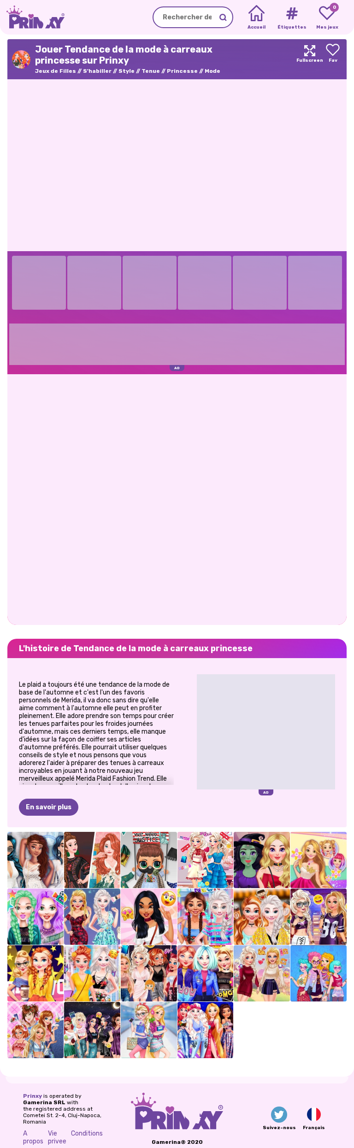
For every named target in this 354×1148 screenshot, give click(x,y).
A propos (33, 1137)
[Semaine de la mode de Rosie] (318, 860)
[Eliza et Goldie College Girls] (149, 1030)
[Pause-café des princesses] (262, 917)
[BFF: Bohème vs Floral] (92, 973)
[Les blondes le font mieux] (92, 917)
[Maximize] (310, 59)
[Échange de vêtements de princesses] (149, 973)
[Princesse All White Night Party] (35, 860)
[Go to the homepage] (32, 17)
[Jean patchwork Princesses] (35, 1030)
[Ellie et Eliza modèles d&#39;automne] (262, 973)
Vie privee (57, 1137)
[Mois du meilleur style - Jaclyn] (149, 917)
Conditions (87, 1133)
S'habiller (97, 71)
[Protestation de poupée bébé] (149, 860)
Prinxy (32, 1096)
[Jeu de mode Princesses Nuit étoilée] (205, 1030)
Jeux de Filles (55, 71)
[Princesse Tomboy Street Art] (318, 917)
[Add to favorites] (333, 59)
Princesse (182, 71)
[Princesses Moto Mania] (205, 973)
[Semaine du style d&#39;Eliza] (205, 860)
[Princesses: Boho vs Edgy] (318, 973)
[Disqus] (177, 498)
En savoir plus (48, 807)
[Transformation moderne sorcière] (262, 860)
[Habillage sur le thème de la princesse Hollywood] (35, 973)
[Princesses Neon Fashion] (205, 917)
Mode (212, 71)
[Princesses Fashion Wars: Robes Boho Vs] (92, 860)
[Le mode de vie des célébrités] (35, 917)
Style (126, 71)
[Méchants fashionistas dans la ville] (92, 1030)
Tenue (151, 71)
